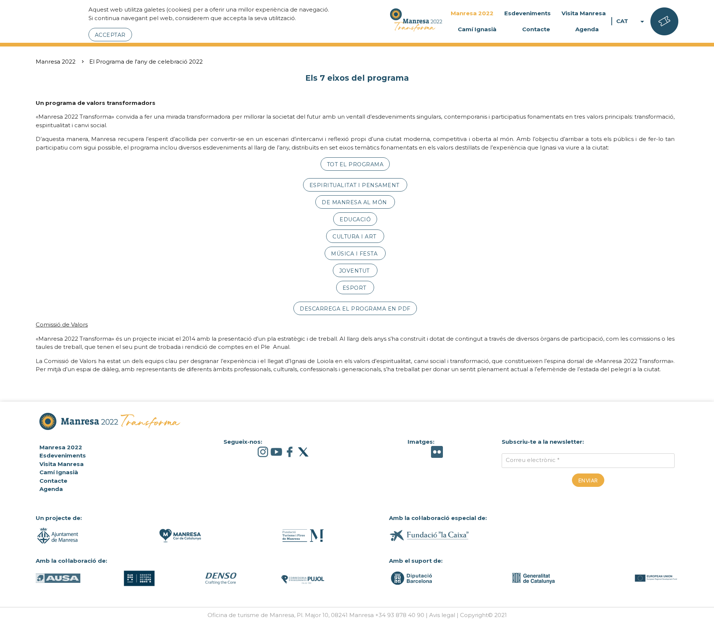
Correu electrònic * (533, 459)
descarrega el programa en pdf (355, 308)
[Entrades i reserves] (664, 21)
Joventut (355, 270)
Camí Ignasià (477, 29)
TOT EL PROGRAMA (355, 164)
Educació (355, 219)
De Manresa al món (355, 202)
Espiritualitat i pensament (355, 185)
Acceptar (110, 35)
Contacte (536, 29)
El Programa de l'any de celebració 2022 (146, 61)
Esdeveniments (527, 13)
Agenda (587, 29)
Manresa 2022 (472, 13)
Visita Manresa (584, 13)
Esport (355, 288)
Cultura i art (355, 236)
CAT (631, 21)
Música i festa (355, 253)
